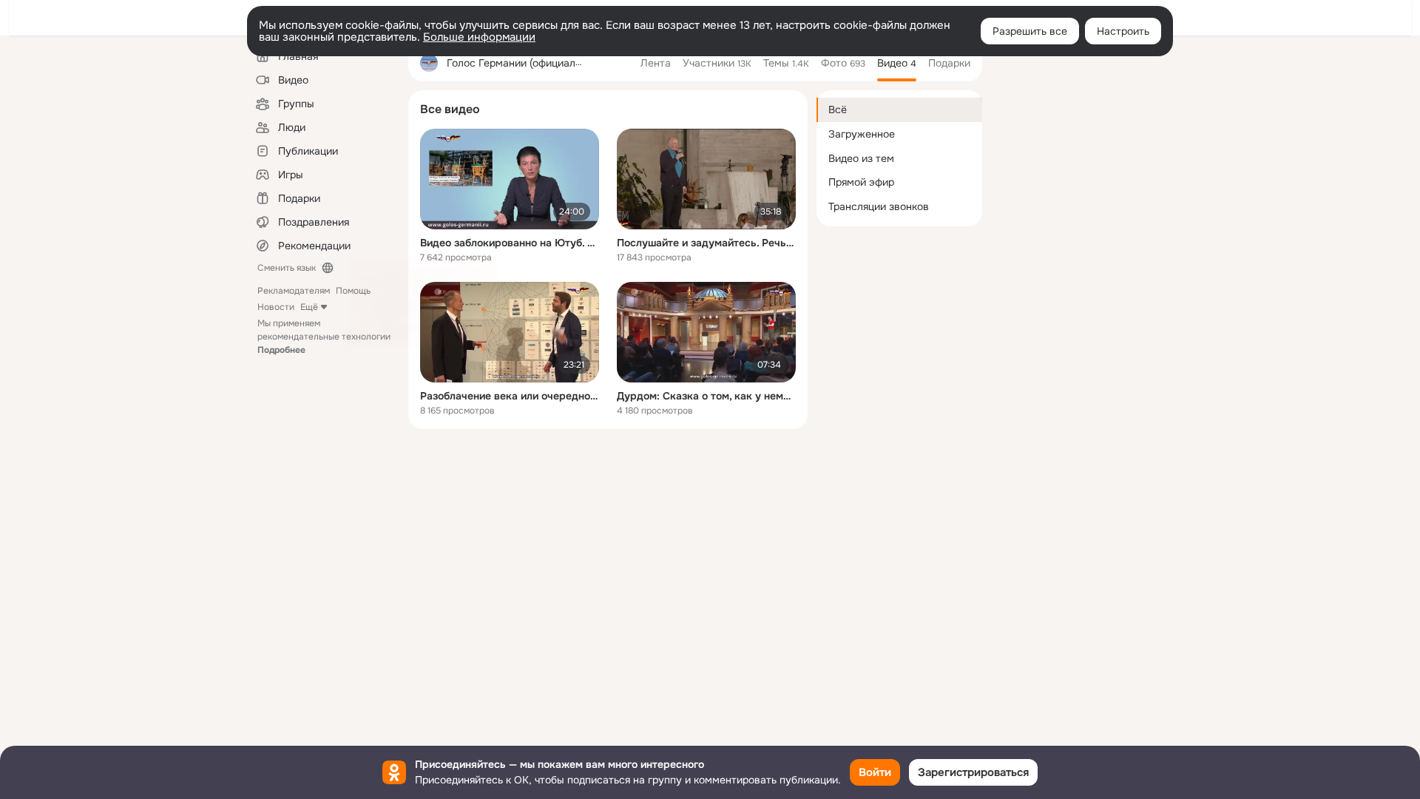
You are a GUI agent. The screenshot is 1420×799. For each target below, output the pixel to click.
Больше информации (479, 37)
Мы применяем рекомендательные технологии (323, 336)
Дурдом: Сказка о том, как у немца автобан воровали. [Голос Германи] (706, 395)
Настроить (1123, 31)
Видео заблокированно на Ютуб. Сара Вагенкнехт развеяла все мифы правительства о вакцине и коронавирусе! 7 (509, 242)
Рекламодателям (293, 291)
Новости (275, 307)
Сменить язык (286, 268)
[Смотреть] (509, 179)
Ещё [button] (309, 307)
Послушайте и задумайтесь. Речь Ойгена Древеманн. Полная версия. (706, 242)
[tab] (655, 62)
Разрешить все (1030, 31)
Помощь (353, 291)
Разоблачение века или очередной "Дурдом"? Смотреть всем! (509, 395)
